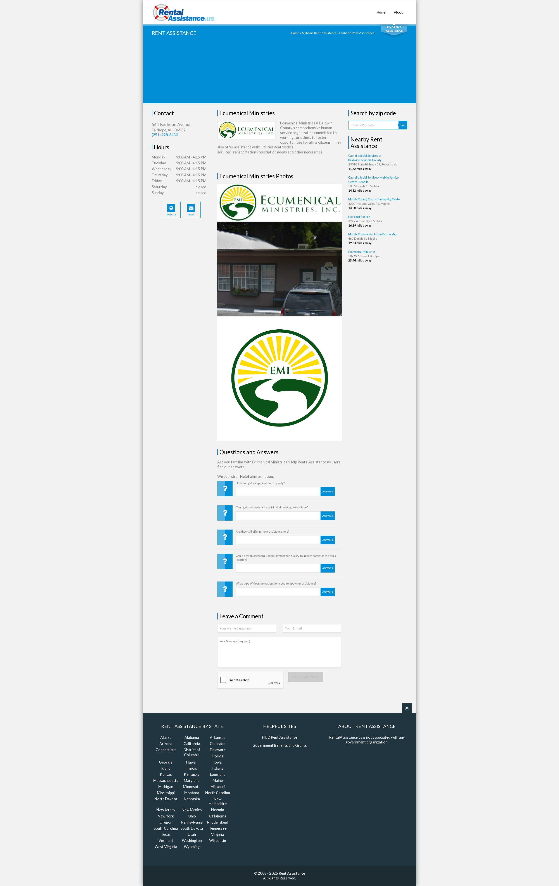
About (398, 12)
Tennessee (217, 828)
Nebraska (192, 799)
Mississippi (166, 792)
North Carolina (217, 792)
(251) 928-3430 (165, 134)
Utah (192, 834)
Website (171, 214)
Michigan (165, 786)
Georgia (166, 762)
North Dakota (165, 799)
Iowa (218, 762)
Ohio (192, 816)
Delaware (218, 749)
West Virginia (166, 846)
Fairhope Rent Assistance (356, 33)
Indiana (218, 768)
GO (402, 125)
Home (381, 12)
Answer (327, 491)
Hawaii (191, 762)
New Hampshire (218, 801)
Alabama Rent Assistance (319, 33)
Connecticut (166, 749)
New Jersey (165, 809)
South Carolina (166, 828)
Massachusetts (165, 780)
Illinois (191, 768)
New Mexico (192, 809)
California (192, 743)
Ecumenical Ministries (361, 251)
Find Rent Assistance (394, 29)
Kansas (166, 774)
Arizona (165, 743)
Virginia (217, 834)
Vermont (166, 840)
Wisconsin (217, 840)
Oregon (165, 822)
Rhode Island (217, 822)
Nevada (217, 809)
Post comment (305, 677)
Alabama (192, 737)
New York (166, 816)
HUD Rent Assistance (279, 737)
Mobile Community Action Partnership (372, 234)
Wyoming (192, 846)
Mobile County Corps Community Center (374, 199)
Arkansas (217, 737)
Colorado (218, 743)
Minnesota (191, 786)
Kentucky (192, 774)
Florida (217, 756)
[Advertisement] (279, 72)
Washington (192, 840)
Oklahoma (217, 816)
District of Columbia (191, 752)
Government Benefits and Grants (279, 745)
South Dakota (192, 828)
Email (191, 214)
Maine (218, 780)
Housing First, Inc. (359, 216)
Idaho (166, 768)
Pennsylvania (192, 822)
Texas (166, 834)
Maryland (192, 780)
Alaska (165, 737)
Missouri (217, 786)
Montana (191, 792)
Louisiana (217, 774)
